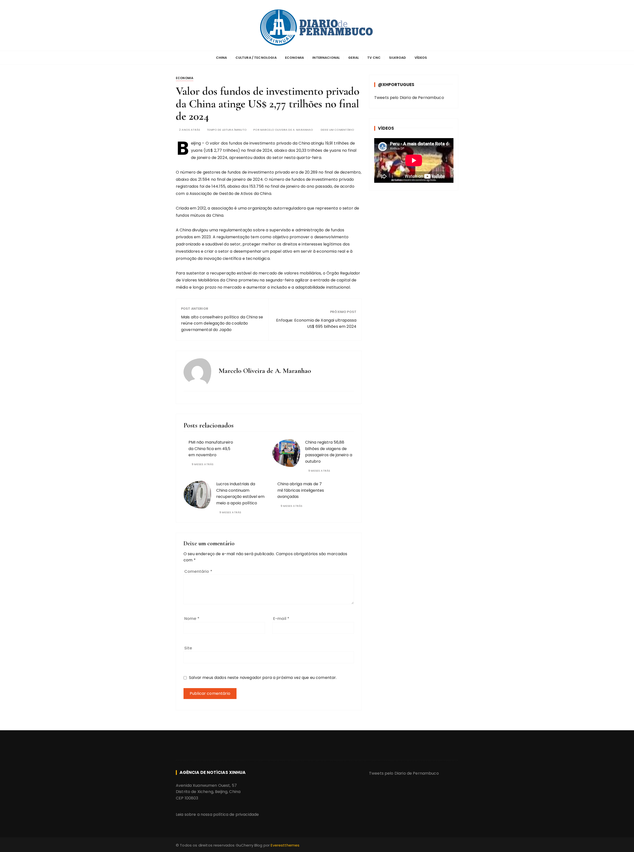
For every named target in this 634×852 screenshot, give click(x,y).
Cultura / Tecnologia (256, 57)
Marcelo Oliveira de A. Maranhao (286, 129)
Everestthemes (285, 845)
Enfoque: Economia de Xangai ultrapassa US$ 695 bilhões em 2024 (316, 323)
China (221, 57)
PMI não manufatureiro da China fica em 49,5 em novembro (210, 448)
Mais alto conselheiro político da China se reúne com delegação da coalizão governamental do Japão (222, 323)
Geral (353, 57)
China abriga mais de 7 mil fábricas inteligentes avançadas (300, 490)
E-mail (281, 618)
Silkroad (397, 57)
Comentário (198, 571)
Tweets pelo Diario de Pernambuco (409, 97)
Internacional (326, 57)
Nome (191, 618)
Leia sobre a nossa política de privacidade (217, 814)
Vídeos (421, 57)
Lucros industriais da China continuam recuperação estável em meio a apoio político (240, 493)
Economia (294, 57)
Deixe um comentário (337, 129)
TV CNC (374, 57)
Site (188, 648)
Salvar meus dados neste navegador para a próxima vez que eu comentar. (263, 677)
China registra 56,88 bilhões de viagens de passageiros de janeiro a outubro (328, 451)
